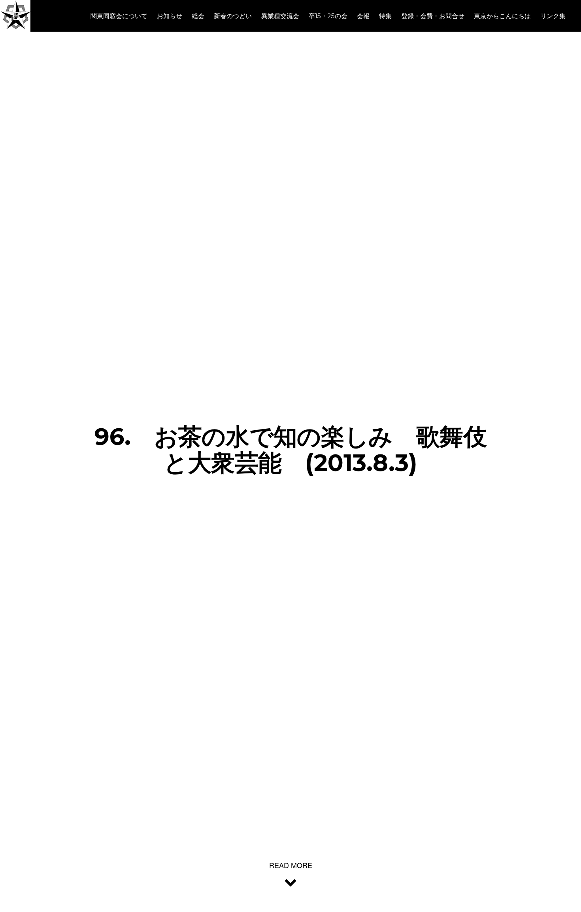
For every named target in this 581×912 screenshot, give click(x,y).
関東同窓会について (119, 16)
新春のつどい (233, 16)
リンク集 (553, 16)
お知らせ (169, 16)
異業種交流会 (280, 16)
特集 (385, 16)
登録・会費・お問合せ (432, 16)
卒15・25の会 (328, 16)
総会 (198, 16)
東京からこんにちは (502, 16)
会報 (363, 16)
